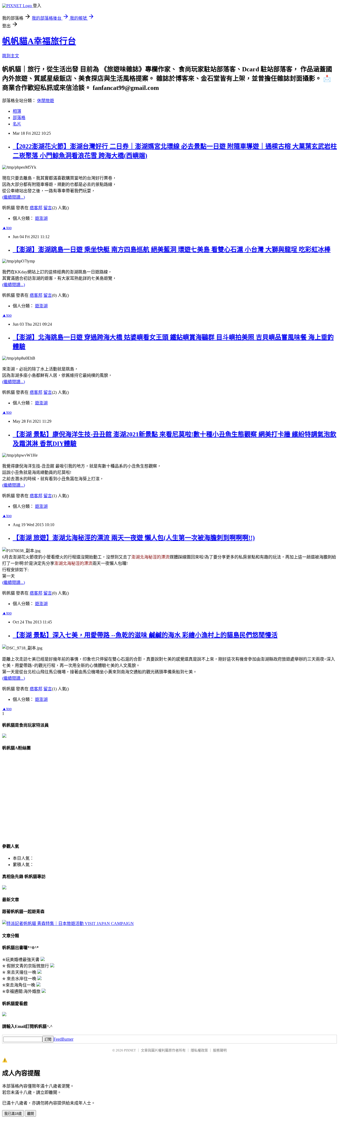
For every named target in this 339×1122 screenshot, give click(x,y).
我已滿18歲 (13, 1114)
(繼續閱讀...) (13, 197)
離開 (30, 1114)
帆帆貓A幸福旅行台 (39, 41)
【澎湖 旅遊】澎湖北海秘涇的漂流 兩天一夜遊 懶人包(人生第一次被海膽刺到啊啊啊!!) (134, 537)
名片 (17, 124)
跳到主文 (10, 56)
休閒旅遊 (45, 100)
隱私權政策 (199, 1050)
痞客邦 (36, 208)
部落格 (19, 117)
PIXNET (130, 1050)
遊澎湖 (41, 218)
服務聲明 (220, 1050)
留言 (47, 208)
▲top (7, 227)
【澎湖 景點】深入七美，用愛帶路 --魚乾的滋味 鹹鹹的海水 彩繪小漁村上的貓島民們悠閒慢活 (145, 635)
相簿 (17, 111)
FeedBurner (63, 1039)
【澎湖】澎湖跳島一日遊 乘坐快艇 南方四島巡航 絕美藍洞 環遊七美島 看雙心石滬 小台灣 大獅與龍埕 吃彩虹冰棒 (172, 249)
